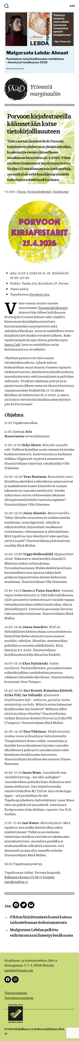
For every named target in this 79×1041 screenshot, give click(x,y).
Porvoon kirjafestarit (39, 192)
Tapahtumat (61, 192)
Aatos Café (12, 344)
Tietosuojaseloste (15, 993)
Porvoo (22, 192)
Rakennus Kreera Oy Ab (21, 877)
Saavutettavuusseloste (18, 998)
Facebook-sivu (39, 294)
